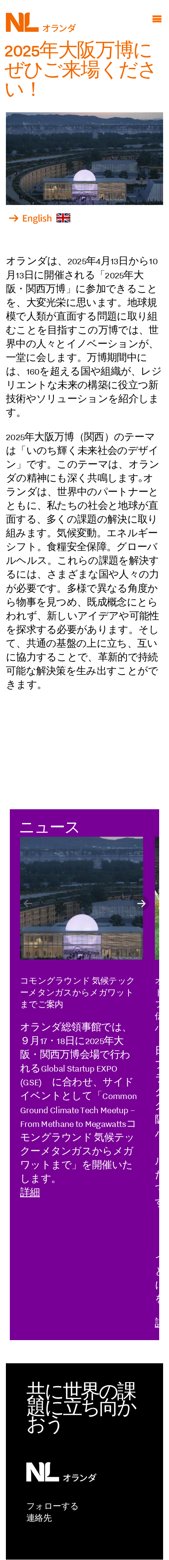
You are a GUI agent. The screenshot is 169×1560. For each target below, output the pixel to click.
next (141, 903)
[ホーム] (41, 29)
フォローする (52, 1506)
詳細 (30, 1192)
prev (27, 903)
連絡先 (38, 1518)
